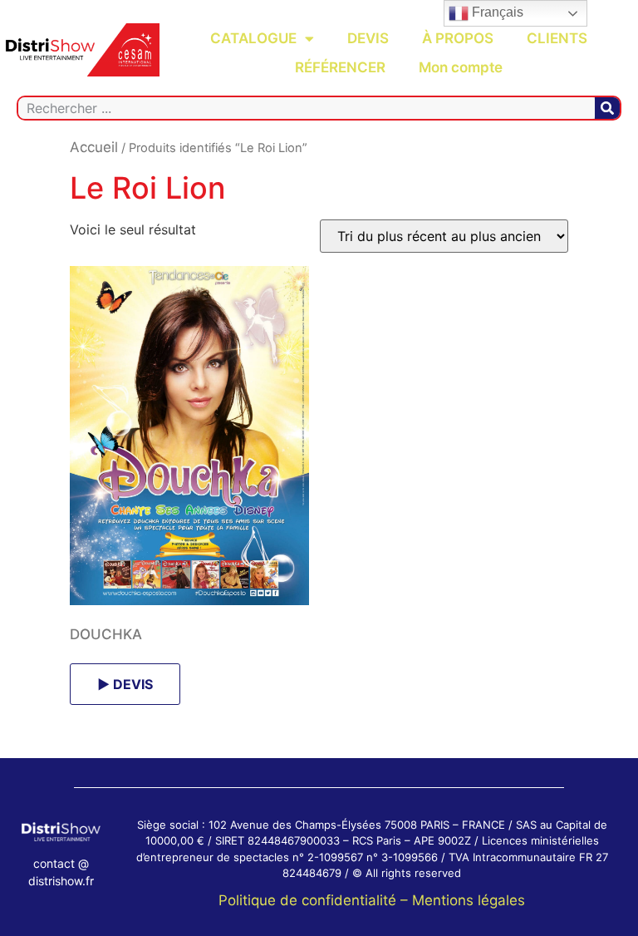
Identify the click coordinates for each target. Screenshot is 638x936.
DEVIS (368, 38)
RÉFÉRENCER (340, 67)
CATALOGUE (253, 38)
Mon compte (461, 67)
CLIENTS (557, 38)
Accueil (94, 147)
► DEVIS (125, 684)
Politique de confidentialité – (315, 900)
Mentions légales (468, 900)
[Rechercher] (607, 108)
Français (496, 12)
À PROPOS (457, 38)
